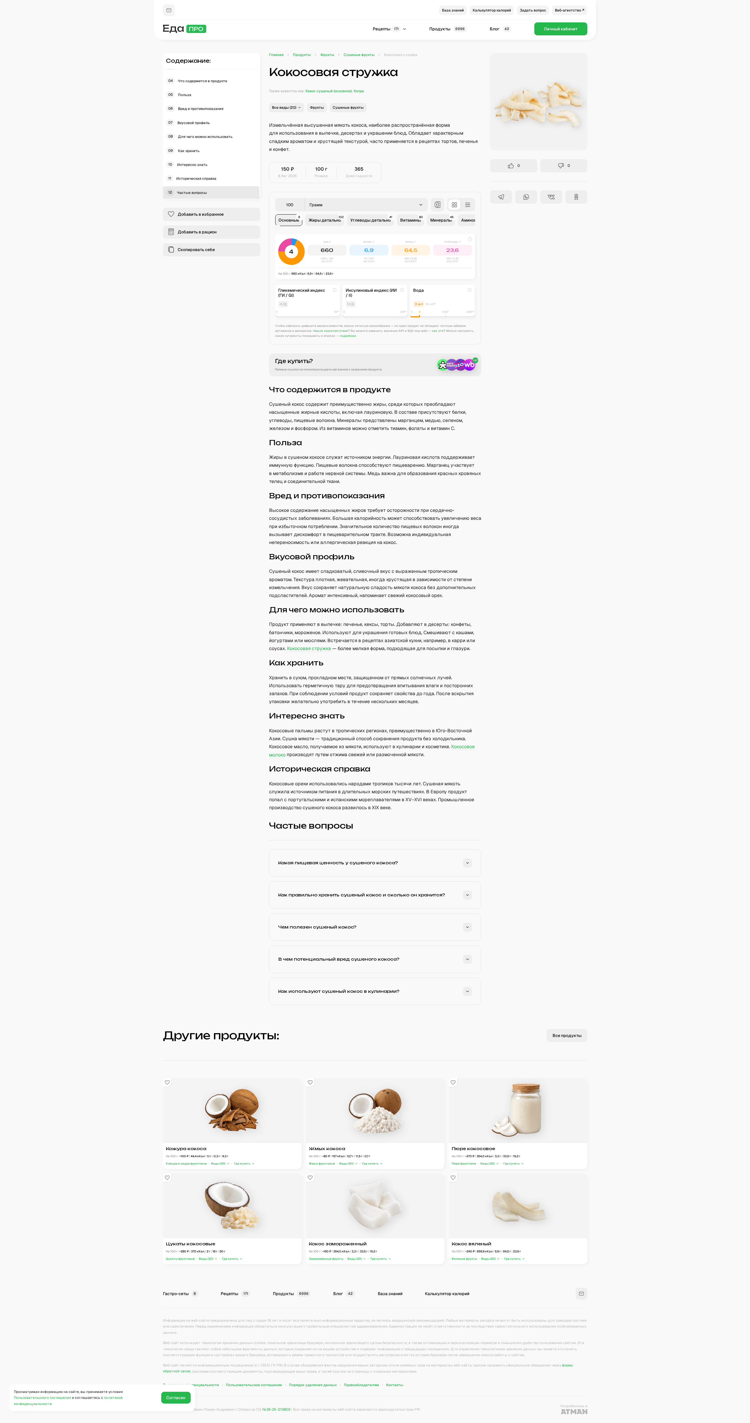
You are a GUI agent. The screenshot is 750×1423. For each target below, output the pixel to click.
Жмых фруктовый (322, 1163)
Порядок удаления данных (313, 1385)
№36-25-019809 (276, 1409)
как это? (438, 331)
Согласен (175, 1397)
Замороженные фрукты (326, 1259)
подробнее (348, 336)
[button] (286, 107)
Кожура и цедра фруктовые (186, 1163)
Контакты (394, 1385)
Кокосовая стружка (309, 648)
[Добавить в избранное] (167, 1082)
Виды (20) (218, 1163)
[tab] (288, 220)
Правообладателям (361, 1385)
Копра (359, 91)
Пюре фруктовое (464, 1163)
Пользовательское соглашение (254, 1385)
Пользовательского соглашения (42, 1397)
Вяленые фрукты (464, 1259)
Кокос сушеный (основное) (329, 91)
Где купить (242, 1163)
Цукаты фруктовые (180, 1259)
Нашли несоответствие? (331, 331)
